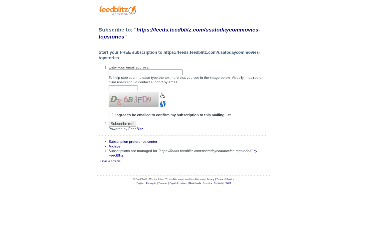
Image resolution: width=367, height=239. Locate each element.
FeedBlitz (135, 129)
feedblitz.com (176, 179)
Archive (114, 146)
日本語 (228, 183)
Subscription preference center (133, 142)
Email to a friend (110, 161)
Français (163, 183)
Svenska (207, 183)
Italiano (183, 183)
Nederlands (195, 183)
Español (174, 183)
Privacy (210, 179)
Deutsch (218, 183)
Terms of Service (225, 179)
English (140, 183)
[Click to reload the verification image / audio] (162, 103)
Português (151, 183)
